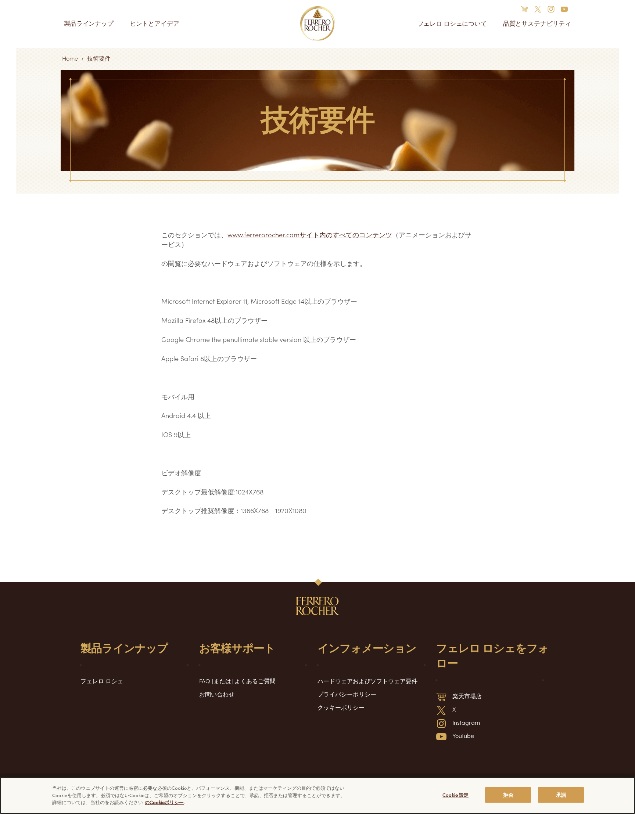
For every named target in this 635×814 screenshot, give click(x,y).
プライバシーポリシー (347, 694)
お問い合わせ (216, 694)
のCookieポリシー (164, 802)
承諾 (561, 795)
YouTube (463, 735)
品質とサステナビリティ (537, 23)
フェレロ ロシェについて (452, 23)
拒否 (508, 795)
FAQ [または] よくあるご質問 (237, 681)
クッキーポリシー (341, 707)
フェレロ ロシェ (101, 681)
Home (70, 58)
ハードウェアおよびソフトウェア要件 (367, 681)
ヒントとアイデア (154, 23)
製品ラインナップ (89, 23)
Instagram (466, 722)
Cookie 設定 (455, 794)
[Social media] (526, 8)
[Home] (317, 23)
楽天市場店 (467, 696)
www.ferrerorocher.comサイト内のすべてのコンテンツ (309, 234)
